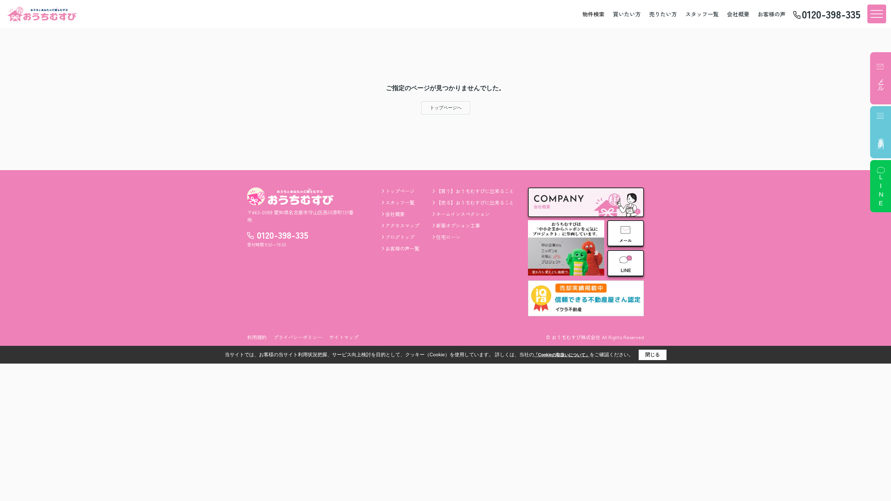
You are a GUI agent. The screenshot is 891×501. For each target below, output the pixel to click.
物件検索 (593, 14)
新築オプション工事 (458, 225)
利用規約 (257, 337)
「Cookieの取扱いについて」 (562, 354)
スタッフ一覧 (702, 14)
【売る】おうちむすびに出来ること (475, 202)
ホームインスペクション (463, 213)
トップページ (400, 191)
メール (880, 81)
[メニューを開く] (876, 14)
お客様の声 (772, 14)
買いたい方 (627, 14)
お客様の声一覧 (402, 248)
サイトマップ (343, 337)
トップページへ (446, 107)
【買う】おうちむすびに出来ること (475, 191)
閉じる (652, 354)
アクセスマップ (402, 225)
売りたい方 (663, 14)
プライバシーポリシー (298, 337)
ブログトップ (400, 236)
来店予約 (880, 136)
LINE (880, 191)
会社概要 (738, 14)
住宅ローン (448, 236)
